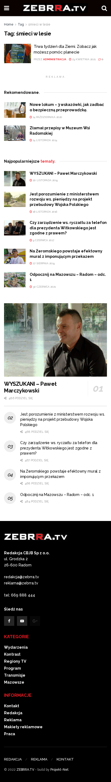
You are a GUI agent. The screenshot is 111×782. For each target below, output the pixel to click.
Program (12, 668)
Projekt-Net (59, 770)
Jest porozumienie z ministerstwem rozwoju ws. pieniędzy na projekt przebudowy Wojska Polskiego (64, 199)
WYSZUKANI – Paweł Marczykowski (63, 173)
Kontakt (11, 706)
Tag (21, 24)
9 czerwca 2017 (43, 240)
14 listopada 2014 (44, 140)
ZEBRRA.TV (25, 770)
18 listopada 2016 (44, 211)
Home (8, 24)
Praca (9, 734)
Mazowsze (14, 682)
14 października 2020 (47, 117)
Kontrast (12, 654)
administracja (54, 59)
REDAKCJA (13, 759)
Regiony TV (15, 661)
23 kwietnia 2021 (83, 59)
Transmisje (14, 675)
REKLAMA (39, 759)
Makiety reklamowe (23, 727)
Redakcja (13, 713)
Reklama (13, 720)
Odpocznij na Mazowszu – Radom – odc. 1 (57, 494)
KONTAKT (65, 759)
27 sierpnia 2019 (43, 263)
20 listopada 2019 (45, 180)
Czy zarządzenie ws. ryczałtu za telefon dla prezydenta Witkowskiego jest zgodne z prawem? (68, 227)
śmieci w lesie (39, 24)
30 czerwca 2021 (44, 286)
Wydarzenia (16, 647)
